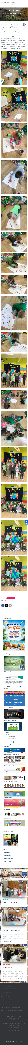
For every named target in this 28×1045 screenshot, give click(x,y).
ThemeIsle (19, 1041)
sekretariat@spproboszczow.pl (12, 998)
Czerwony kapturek (10, 902)
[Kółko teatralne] (14, 954)
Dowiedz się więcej (8, 941)
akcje (5, 600)
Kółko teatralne (8, 967)
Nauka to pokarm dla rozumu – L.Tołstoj (14, 1037)
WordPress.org (8, 861)
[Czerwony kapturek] (14, 889)
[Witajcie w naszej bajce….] (14, 917)
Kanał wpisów (7, 855)
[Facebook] (26, 521)
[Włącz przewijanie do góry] (25, 1042)
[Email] (26, 524)
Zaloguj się (7, 852)
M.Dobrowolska (10, 598)
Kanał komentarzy (8, 858)
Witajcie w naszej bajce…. (12, 930)
